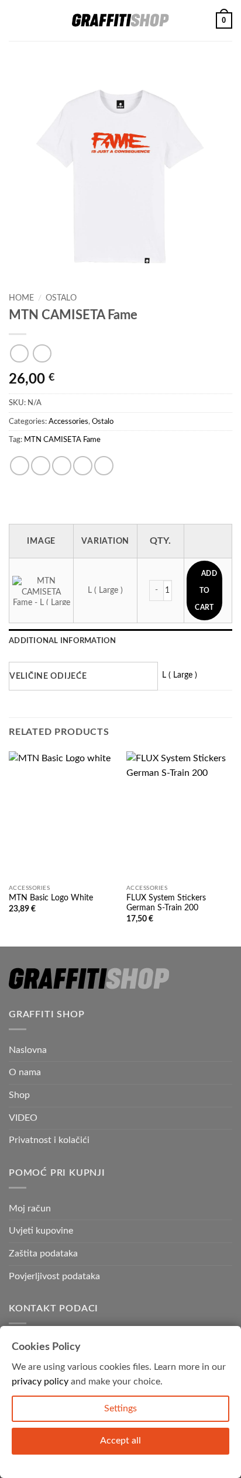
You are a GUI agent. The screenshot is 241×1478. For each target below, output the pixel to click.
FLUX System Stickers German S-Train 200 (166, 903)
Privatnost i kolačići (49, 1140)
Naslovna (28, 1050)
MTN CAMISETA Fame (62, 439)
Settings (120, 1408)
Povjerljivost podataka (54, 1276)
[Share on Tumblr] (103, 465)
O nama (25, 1072)
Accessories (68, 421)
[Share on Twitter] (61, 465)
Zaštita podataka (43, 1253)
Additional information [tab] (62, 640)
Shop (19, 1095)
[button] (16, 20)
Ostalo (61, 298)
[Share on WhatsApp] (19, 465)
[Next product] (19, 353)
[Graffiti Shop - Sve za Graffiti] (120, 20)
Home (21, 298)
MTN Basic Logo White (51, 898)
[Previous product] (42, 353)
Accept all (120, 1440)
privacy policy (40, 1381)
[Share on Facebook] (40, 465)
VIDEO (23, 1118)
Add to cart (206, 590)
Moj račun (30, 1208)
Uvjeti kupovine (41, 1230)
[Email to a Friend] (82, 465)
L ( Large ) (179, 675)
